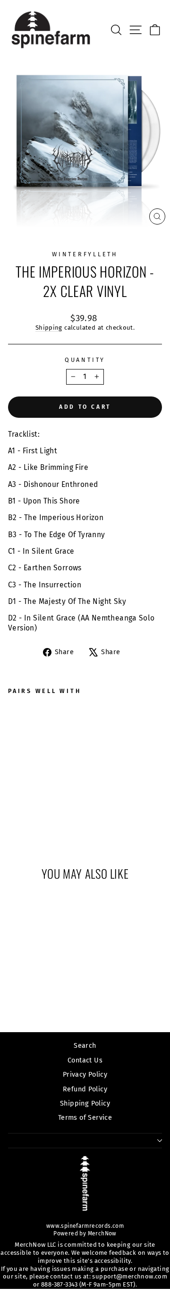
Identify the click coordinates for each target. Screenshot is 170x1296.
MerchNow (101, 1233)
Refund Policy (85, 1089)
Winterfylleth (85, 254)
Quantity (85, 359)
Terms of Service (85, 1117)
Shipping (48, 328)
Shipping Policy (85, 1103)
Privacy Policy (85, 1074)
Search (85, 1045)
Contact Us (85, 1060)
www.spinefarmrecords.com (85, 1226)
